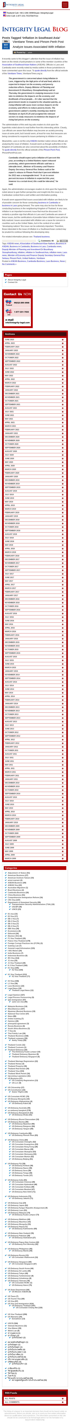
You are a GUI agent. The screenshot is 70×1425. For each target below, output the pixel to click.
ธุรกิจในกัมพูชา (14, 1347)
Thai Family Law (15, 1033)
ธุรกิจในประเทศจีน (15, 1349)
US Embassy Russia (16, 1255)
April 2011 (9, 768)
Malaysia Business (16, 1006)
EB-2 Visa (12, 921)
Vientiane (40, 258)
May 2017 (9, 581)
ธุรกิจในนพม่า (17, 1338)
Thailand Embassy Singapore (24, 1057)
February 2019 (12, 512)
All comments (12, 1402)
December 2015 (12, 642)
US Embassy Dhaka (20, 1115)
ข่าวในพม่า (12, 1336)
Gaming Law (13, 946)
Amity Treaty (17, 1040)
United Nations (28, 258)
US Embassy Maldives (17, 1219)
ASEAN (33, 141)
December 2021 (12, 394)
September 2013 (12, 718)
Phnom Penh (15, 258)
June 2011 (9, 761)
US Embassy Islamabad (22, 1238)
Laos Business (52, 261)
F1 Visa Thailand (15, 938)
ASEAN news (13, 243)
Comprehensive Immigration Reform (23, 897)
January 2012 (11, 747)
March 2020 (10, 469)
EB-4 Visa (12, 926)
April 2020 (10, 466)
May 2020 (9, 462)
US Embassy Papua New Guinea (21, 1242)
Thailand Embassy (16, 1050)
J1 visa (11, 960)
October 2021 (11, 401)
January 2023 (11, 350)
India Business (14, 953)
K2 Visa (15, 970)
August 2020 (11, 451)
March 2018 (10, 552)
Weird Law (12, 1331)
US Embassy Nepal (16, 1227)
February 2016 (12, 635)
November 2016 (12, 603)
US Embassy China (16, 1140)
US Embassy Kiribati (20, 1166)
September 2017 (12, 570)
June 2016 (9, 621)
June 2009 (9, 848)
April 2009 (10, 855)
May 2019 (9, 502)
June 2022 (9, 372)
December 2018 (12, 520)
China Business (14, 895)
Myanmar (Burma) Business (20, 1011)
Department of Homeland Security (22, 902)
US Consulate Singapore (22, 1264)
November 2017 (12, 563)
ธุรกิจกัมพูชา (13, 1345)
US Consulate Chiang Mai (27, 1308)
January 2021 (11, 433)
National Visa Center (16, 1014)
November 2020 (12, 440)
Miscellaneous (14, 1009)
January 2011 (11, 779)
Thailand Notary (14, 1064)
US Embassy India (15, 1180)
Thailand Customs (16, 1047)
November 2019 (12, 484)
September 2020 (12, 448)
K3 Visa (11, 981)
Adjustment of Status (17, 873)
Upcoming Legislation (17, 1076)
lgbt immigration (15, 1000)
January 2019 (11, 516)
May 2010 (9, 808)
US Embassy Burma (16, 1122)
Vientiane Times (14, 73)
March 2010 (10, 815)
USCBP (15, 907)
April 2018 (10, 549)
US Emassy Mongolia (17, 1099)
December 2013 (12, 707)
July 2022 (9, 368)
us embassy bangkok (17, 1110)
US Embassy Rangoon (21, 1126)
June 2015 (9, 664)
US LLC (15, 1083)
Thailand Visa (13, 1071)
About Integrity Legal (17, 280)
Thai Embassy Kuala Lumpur (24, 1052)
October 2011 (11, 750)
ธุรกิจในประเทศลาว (15, 1352)
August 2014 (11, 682)
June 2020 (9, 458)
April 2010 (10, 812)
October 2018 (11, 527)
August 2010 (11, 797)
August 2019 (11, 491)
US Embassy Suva (19, 1170)
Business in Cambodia (20, 246)
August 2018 (11, 534)
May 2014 (9, 693)
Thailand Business (16, 1036)
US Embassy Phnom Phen (23, 1135)
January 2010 (11, 822)
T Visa (10, 1031)
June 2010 (9, 804)
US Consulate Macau (21, 1149)
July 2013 (9, 725)
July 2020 (9, 455)
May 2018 (9, 545)
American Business (16, 875)
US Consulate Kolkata (21, 1187)
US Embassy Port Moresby (23, 1244)
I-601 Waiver (13, 951)
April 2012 (10, 740)
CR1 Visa (11, 900)
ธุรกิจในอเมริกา (18, 1364)
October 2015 (11, 649)
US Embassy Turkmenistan (19, 1276)
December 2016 (12, 599)
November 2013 (12, 711)
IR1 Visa (11, 958)
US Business (13, 1078)
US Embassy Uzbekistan (18, 1278)
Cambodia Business (36, 261)
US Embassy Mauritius (17, 1222)
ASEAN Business (18, 261)
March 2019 (10, 509)
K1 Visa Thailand (15, 974)
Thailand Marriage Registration (21, 1061)
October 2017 (11, 567)
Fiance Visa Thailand (17, 941)
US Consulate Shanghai (22, 1152)
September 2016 (12, 610)
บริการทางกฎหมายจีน (16, 1359)
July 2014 (9, 685)
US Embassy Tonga (20, 1173)
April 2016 (10, 628)
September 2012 (12, 736)
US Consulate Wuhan (21, 1157)
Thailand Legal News (21, 990)
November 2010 (12, 786)
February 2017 (12, 592)
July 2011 (9, 758)
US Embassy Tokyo (16, 1273)
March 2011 (10, 772)
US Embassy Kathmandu (22, 1229)
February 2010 (12, 819)
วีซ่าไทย (11, 1373)
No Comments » (9, 264)
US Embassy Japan (16, 1205)
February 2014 (12, 700)
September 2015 (12, 653)
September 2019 (12, 487)
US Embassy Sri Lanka (17, 1271)
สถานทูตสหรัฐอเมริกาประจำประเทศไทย (27, 1380)
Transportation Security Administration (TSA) (31, 904)
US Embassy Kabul (20, 1103)
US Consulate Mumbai (21, 1189)
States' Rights (18, 1092)
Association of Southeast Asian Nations (19, 65)
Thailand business (41, 237)
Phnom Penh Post (52, 150)
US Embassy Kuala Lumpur (23, 1215)
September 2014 (12, 678)
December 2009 (12, 826)
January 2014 (11, 703)
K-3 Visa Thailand (15, 965)
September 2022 (12, 361)
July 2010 (9, 801)
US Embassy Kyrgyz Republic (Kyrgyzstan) (26, 1208)
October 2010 (11, 790)
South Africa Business (17, 1028)
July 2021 (9, 412)
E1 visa (11, 914)
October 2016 (11, 606)
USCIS (10, 1323)
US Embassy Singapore (18, 1262)
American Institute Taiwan (19, 878)
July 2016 (9, 617)
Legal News (13, 988)
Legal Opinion (14, 995)
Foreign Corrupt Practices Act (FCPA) (24, 943)
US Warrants (13, 1317)
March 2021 (10, 426)
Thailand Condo (15, 1045)
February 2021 (12, 430)
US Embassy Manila (20, 1251)
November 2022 (12, 354)
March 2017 (10, 588)
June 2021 (9, 415)
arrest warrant (14, 880)
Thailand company (16, 1038)
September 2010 (12, 794)
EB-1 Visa (12, 919)
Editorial (11, 933)
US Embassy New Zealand (19, 1233)
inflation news (55, 252)
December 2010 (12, 783)
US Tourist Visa (14, 1299)
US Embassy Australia (17, 1108)
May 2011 (9, 765)
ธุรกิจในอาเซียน (14, 1354)
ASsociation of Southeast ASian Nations (37, 243)
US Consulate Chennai (21, 1182)
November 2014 (12, 675)
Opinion (11, 1021)
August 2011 (11, 754)
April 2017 (10, 585)
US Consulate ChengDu (22, 1142)
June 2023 (9, 340)
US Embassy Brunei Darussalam (21, 1119)
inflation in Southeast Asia (37, 252)
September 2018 (12, 531)
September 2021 (12, 404)
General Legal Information (19, 948)
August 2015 (11, 657)
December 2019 (12, 480)
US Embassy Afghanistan (19, 1101)
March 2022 (10, 383)
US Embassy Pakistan (17, 1236)
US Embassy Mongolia (17, 1224)
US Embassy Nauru (20, 1168)
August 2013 (11, 721)
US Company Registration (23, 1080)
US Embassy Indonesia (18, 1196)
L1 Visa (11, 983)
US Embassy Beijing (20, 1159)
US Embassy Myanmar (21, 1124)
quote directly (41, 70)
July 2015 (9, 660)
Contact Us (12, 282)
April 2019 (10, 505)
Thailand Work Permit (17, 1073)
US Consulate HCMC (16, 1096)
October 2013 (11, 714)
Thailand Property (15, 1066)
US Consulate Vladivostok (23, 1257)
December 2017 (12, 559)
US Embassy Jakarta (20, 1198)
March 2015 (10, 667)
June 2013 (9, 729)
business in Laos (9, 205)
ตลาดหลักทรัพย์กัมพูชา (16, 1342)
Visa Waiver (13, 1328)
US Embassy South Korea (19, 1268)
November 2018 (12, 523)
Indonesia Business (16, 956)
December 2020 (12, 437)
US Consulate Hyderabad (22, 1184)
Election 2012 (13, 936)
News (62, 261)
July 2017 (9, 574)
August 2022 (11, 365)
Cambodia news (54, 246)
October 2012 (11, 732)
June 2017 (9, 577)
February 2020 (12, 473)
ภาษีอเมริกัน (12, 1368)
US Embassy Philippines (18, 1249)
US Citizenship (14, 1087)
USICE (14, 909)
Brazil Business (14, 890)
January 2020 (11, 476)
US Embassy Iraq (15, 1203)
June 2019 (9, 498)
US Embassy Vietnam (17, 1281)
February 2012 (12, 743)
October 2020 (11, 444)
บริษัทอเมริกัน (13, 1362)
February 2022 (12, 386)
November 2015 (12, 646)
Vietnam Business (15, 1326)
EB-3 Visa (12, 924)
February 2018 (12, 556)
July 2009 (9, 844)
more (64, 241)
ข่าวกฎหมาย (13, 1333)
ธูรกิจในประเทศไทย (15, 1357)
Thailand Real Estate (16, 1069)
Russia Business (15, 1026)
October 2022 (11, 358)
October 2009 (11, 833)
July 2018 (9, 538)
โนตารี (10, 1376)
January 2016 (11, 639)
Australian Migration (16, 888)
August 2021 (11, 408)
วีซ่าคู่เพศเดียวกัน (14, 1371)
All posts (10, 1398)
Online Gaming (14, 1019)
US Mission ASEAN (20, 1292)
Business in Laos (38, 246)
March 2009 (10, 858)
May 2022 (9, 376)
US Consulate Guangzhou (23, 1144)
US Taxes (12, 1296)
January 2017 (11, 595)
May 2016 (9, 624)
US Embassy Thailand (21, 1306)
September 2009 (12, 837)
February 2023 (12, 347)
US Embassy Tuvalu (20, 1175)
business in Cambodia (48, 202)
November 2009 (12, 830)
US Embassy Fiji (15, 1164)
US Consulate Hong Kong (23, 1147)
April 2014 (10, 696)
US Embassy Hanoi (20, 1285)
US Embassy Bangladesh (18, 1113)
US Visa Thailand (15, 1314)
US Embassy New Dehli (22, 1192)
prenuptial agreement (17, 1024)
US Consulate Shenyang (22, 1154)
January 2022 (11, 390)
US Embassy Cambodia (18, 1133)
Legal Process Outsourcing (19, 997)
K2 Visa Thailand (19, 976)
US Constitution (15, 1090)
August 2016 (11, 613)
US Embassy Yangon (21, 1129)
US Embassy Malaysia (17, 1213)
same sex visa (18, 1002)
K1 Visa (11, 968)
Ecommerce (13, 931)
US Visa (11, 1301)
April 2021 (10, 422)
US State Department (17, 1290)
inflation (21, 252)
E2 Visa (11, 916)
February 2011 (12, 776)
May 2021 (9, 419)
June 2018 (9, 541)
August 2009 (11, 840)
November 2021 (12, 397)
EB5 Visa (11, 929)
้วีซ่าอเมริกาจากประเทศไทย (18, 1378)
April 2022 (10, 379)
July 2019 (9, 494)
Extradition (16, 1319)
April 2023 (10, 343)
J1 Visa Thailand (15, 963)
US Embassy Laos (15, 1210)
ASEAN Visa (13, 885)
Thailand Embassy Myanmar (24, 1054)
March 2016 (10, 631)
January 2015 (11, 671)
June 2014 (9, 689)
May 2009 (9, 851)
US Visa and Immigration (18, 1304)
